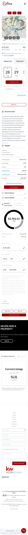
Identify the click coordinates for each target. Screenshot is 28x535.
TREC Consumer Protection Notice (14, 499)
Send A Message (19, 463)
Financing (14, 421)
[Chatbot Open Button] (23, 530)
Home (14, 412)
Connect (14, 426)
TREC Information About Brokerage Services (14, 501)
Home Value (14, 424)
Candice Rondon (14, 508)
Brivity (12, 531)
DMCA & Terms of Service (15, 533)
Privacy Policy (4, 533)
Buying (14, 417)
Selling (14, 419)
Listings (14, 415)
